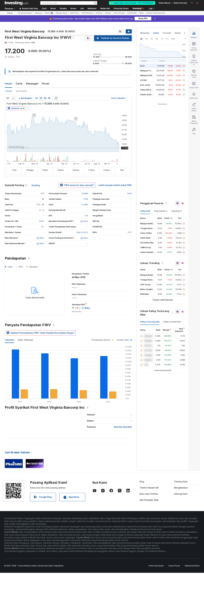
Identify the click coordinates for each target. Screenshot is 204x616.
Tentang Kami (180, 481)
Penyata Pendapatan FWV (28, 325)
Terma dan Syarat (156, 566)
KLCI (142, 66)
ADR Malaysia (87, 13)
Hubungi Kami (180, 494)
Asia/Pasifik (132, 13)
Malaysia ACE (146, 75)
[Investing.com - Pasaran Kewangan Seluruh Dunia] (16, 3)
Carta (19, 83)
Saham (10, 13)
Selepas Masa (61, 13)
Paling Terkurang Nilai (149, 322)
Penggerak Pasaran (152, 203)
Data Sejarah (21, 91)
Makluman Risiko (192, 566)
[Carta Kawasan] (13, 98)
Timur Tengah (119, 13)
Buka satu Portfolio (149, 494)
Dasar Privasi (174, 566)
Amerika (99, 13)
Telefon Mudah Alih (149, 487)
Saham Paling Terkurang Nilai (154, 313)
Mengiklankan (181, 487)
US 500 (143, 80)
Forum (45, 83)
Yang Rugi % (176, 211)
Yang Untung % (160, 211)
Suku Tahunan (25, 340)
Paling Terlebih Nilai (172, 322)
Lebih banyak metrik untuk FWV (115, 185)
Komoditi (167, 33)
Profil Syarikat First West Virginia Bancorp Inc (45, 407)
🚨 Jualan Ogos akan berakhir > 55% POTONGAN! (132, 3)
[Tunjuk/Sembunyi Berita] (56, 98)
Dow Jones (145, 85)
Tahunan (9, 340)
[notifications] (192, 2)
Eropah (108, 13)
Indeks (156, 33)
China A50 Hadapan (149, 90)
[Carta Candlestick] (7, 98)
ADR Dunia (74, 13)
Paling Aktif (145, 211)
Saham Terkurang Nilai (155, 13)
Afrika (141, 13)
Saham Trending (149, 263)
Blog (142, 481)
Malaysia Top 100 (148, 71)
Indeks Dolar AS (147, 94)
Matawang (144, 33)
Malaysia (38, 13)
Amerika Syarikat (123, 427)
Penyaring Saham (121, 8)
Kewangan (32, 83)
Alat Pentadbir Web (149, 500)
